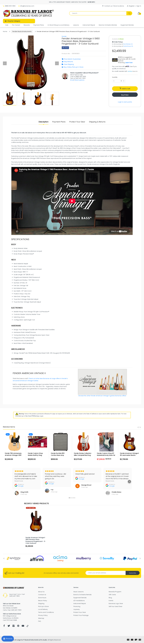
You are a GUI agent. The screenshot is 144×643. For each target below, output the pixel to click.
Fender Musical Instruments (22, 31)
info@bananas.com (27, 6)
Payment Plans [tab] (58, 122)
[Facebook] (4, 626)
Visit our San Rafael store (11, 604)
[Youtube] (23, 626)
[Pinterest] (18, 626)
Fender (64, 36)
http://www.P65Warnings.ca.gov (34, 416)
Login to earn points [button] (125, 102)
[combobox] (100, 13)
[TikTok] (27, 626)
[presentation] (138, 427)
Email (72, 80)
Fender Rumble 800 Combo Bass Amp (57, 454)
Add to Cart (126, 89)
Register (131, 6)
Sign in (139, 6)
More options (79, 80)
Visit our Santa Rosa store (12, 614)
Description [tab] (43, 122)
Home (5, 31)
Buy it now (124, 95)
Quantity (114, 77)
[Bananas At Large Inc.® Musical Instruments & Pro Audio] (28, 13)
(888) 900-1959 (10, 6)
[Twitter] (9, 626)
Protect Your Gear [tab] (77, 122)
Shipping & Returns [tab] (97, 122)
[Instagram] (13, 626)
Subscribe (132, 573)
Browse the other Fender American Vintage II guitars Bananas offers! (102, 396)
